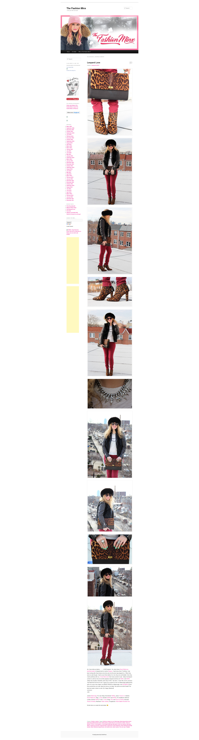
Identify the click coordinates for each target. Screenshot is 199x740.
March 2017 (69, 147)
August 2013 (69, 169)
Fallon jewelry (105, 722)
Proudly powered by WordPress (99, 734)
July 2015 (69, 151)
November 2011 (70, 200)
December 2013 (70, 162)
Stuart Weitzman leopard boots (97, 727)
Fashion (93, 721)
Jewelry (97, 721)
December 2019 (70, 129)
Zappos (110, 671)
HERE (122, 678)
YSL (112, 699)
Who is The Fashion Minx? (85, 51)
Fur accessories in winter (119, 722)
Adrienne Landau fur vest (108, 721)
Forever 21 (122, 696)
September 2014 (70, 157)
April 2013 (69, 174)
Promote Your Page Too (71, 70)
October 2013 (70, 166)
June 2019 (69, 134)
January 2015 (70, 156)
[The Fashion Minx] (67, 69)
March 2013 (69, 175)
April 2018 (69, 144)
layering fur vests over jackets (119, 724)
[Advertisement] (73, 260)
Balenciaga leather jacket (125, 721)
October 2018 (70, 139)
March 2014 (69, 159)
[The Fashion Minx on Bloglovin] (73, 95)
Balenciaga (94, 696)
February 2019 (70, 136)
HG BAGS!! (125, 684)
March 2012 (69, 193)
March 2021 (69, 126)
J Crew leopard (97, 724)
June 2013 (69, 170)
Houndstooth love (71, 209)
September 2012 (70, 185)
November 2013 (70, 164)
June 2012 (69, 190)
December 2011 (70, 198)
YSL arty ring (122, 727)
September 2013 (70, 167)
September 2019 (70, 133)
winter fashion (116, 727)
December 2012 (70, 180)
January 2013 (70, 179)
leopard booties (103, 725)
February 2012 (70, 195)
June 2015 (69, 152)
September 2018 (70, 141)
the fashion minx (108, 727)
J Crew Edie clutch (104, 677)
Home (68, 51)
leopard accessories (95, 725)
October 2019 (70, 131)
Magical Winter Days (71, 207)
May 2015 (69, 154)
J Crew (100, 697)
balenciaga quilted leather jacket (94, 722)
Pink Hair (69, 211)
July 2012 (69, 188)
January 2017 (70, 149)
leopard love (110, 725)
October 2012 (70, 184)
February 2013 (70, 177)
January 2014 (70, 161)
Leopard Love (93, 62)
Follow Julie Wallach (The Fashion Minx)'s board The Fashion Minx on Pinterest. (72, 107)
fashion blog (111, 722)
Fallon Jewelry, (105, 701)
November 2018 (70, 138)
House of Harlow (119, 699)
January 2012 (70, 197)
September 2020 (70, 128)
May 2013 (69, 172)
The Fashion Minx (76, 8)
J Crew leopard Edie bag (106, 724)
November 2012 (70, 182)
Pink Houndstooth (71, 206)
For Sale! (74, 51)
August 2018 (69, 143)
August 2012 (69, 187)
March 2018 (69, 146)
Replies (128, 727)
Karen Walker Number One (123, 701)
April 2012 (69, 192)
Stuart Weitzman (91, 697)
